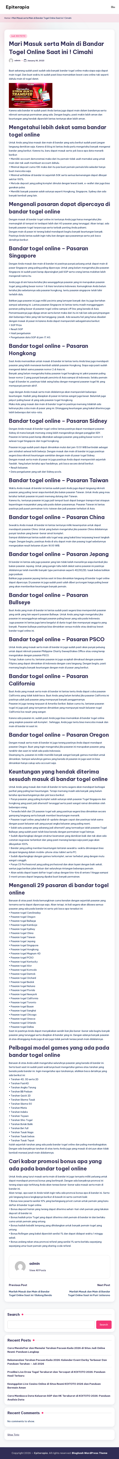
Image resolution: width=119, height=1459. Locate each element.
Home (7, 18)
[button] (37, 1270)
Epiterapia (17, 7)
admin (34, 1263)
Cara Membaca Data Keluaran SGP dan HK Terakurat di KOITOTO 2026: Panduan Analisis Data (58, 1397)
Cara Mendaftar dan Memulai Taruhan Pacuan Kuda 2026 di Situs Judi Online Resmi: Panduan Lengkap (56, 1349)
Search (13, 1314)
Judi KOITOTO (18, 36)
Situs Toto (13, 1434)
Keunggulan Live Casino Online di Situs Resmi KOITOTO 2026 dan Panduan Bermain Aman (54, 1385)
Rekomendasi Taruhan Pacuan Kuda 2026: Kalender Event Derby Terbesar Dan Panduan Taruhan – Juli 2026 (57, 1361)
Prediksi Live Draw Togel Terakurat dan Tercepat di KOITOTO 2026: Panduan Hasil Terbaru (56, 1373)
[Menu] (113, 7)
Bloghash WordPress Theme (89, 1453)
